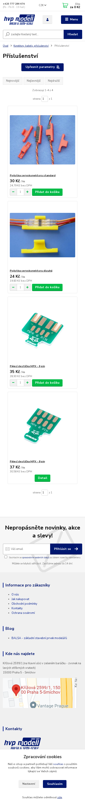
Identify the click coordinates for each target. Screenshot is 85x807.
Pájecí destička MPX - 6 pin (27, 366)
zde (59, 797)
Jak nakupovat (20, 599)
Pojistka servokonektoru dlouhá (31, 270)
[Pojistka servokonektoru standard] (42, 140)
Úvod (5, 46)
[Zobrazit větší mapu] (40, 693)
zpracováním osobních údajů (35, 557)
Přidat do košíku (47, 192)
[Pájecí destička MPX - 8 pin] (42, 426)
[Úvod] (19, 19)
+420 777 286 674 (14, 3)
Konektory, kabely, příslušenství (31, 46)
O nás (15, 595)
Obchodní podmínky (24, 604)
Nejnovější (12, 81)
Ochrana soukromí (23, 613)
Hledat (73, 34)
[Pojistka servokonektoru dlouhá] (42, 235)
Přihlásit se (63, 549)
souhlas (58, 764)
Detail (42, 478)
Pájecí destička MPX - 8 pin (27, 461)
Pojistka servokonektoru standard (33, 175)
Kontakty (17, 608)
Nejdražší (54, 81)
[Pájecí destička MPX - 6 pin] (42, 330)
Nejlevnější (34, 81)
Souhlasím (55, 784)
